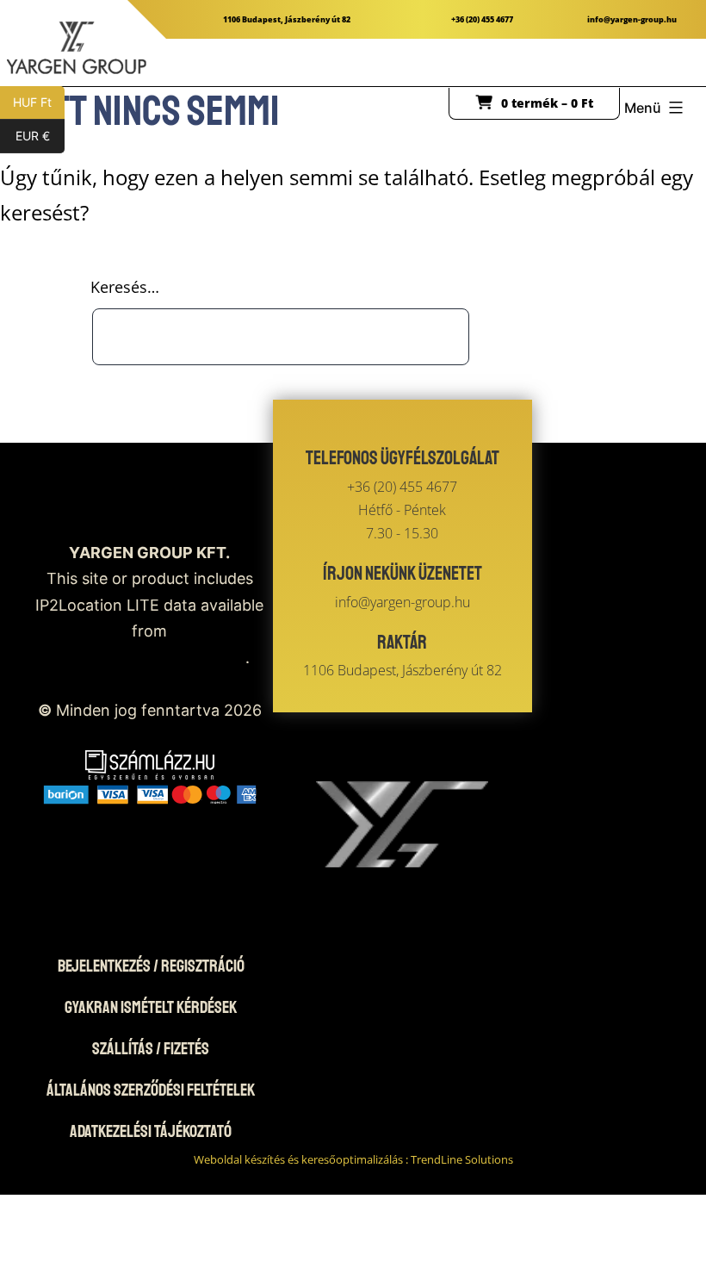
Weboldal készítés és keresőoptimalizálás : (353, 1159)
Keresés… (124, 286)
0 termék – (547, 103)
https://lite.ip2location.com (147, 658)
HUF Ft (39, 102)
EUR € (40, 135)
